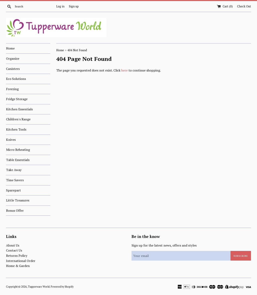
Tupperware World (39, 286)
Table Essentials (18, 160)
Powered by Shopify (62, 286)
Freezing (12, 89)
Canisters (13, 68)
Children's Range (18, 119)
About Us (12, 245)
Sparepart (13, 190)
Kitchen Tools (16, 129)
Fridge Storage (17, 99)
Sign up (74, 6)
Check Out (244, 6)
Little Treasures (17, 200)
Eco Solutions (16, 79)
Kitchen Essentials (19, 109)
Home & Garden (18, 266)
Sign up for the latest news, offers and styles (164, 245)
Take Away (13, 170)
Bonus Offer (15, 210)
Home (10, 48)
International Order (20, 261)
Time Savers (15, 180)
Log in (60, 6)
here (124, 70)
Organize (12, 58)
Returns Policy (16, 255)
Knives (11, 139)
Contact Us (14, 250)
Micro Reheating (18, 149)
